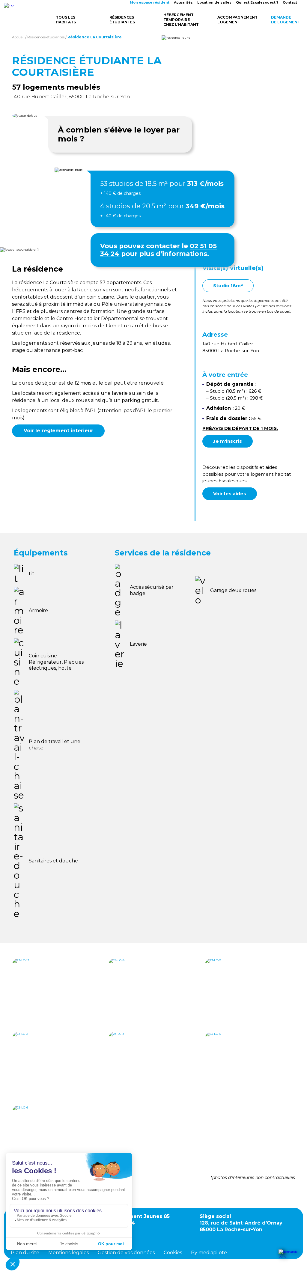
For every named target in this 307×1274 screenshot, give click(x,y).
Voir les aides (229, 493)
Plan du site (25, 1252)
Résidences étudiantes (122, 19)
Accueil (18, 37)
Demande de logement (285, 19)
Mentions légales (68, 1252)
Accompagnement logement (236, 19)
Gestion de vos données (126, 1252)
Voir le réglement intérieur (58, 430)
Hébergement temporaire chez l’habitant (181, 20)
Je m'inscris (227, 441)
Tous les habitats (66, 19)
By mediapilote (209, 1252)
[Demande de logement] (289, 1256)
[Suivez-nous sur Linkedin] (140, 1234)
